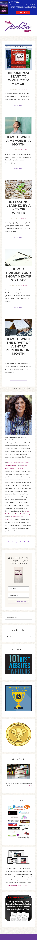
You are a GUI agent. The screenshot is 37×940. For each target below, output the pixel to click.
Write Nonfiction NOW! (18, 26)
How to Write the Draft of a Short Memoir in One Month (18, 346)
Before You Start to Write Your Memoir (18, 78)
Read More (18, 105)
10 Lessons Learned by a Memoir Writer (18, 207)
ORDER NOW (23, 12)
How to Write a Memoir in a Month (18, 140)
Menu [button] (20, 17)
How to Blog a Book (14, 463)
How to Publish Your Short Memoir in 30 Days (19, 274)
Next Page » (26, 388)
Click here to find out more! (18, 885)
